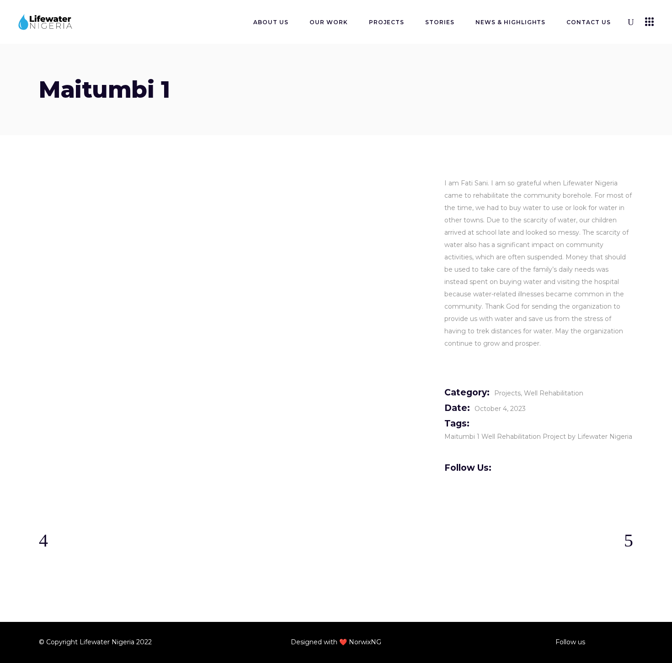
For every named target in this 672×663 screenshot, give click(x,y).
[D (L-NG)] (99, 173)
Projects (507, 393)
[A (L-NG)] (235, 199)
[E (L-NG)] (99, 225)
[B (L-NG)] (370, 199)
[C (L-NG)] (99, 199)
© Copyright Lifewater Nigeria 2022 (95, 642)
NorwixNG (365, 642)
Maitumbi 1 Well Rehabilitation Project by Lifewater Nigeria (538, 436)
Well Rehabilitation (553, 393)
